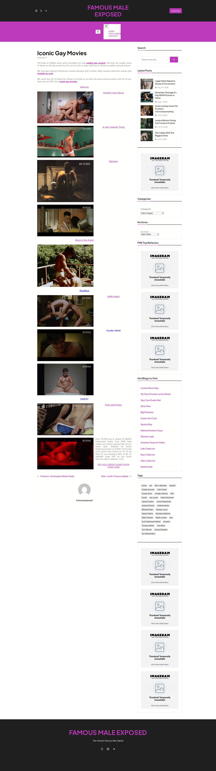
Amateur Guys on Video (153, 442)
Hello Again (113, 296)
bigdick (172, 485)
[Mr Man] (159, 585)
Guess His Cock (149, 418)
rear (171, 517)
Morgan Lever (162, 509)
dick (172, 493)
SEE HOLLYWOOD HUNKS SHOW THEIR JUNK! (113, 465)
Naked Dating (147, 513)
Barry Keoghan (161, 485)
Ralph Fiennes (147, 517)
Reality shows (161, 517)
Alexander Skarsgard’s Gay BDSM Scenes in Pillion (165, 95)
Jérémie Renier (163, 505)
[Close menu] (106, 26)
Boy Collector (148, 454)
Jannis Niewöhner (163, 501)
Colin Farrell (162, 489)
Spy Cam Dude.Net (151, 400)
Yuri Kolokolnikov (148, 533)
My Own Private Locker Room (156, 394)
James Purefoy (148, 501)
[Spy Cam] (159, 287)
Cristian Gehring (161, 493)
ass (150, 485)
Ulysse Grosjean (160, 529)
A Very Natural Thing (113, 127)
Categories (146, 209)
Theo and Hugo (113, 405)
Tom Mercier (147, 529)
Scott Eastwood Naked (151, 521)
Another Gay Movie (113, 92)
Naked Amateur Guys (152, 430)
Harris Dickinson (167, 497)
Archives (145, 231)
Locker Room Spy (150, 388)
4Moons (84, 87)
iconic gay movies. (69, 81)
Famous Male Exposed (108, 11)
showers (166, 521)
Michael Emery (148, 509)
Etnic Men (146, 406)
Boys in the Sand (84, 240)
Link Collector (148, 448)
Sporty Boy (146, 424)
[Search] (174, 60)
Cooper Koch (147, 493)
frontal (144, 497)
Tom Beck (161, 525)
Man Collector (148, 460)
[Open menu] (98, 32)
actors (144, 485)
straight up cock (45, 73)
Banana (113, 161)
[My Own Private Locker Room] (159, 190)
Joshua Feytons (148, 505)
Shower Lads (147, 436)
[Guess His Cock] (159, 370)
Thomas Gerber (148, 525)
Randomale (146, 466)
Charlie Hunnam (148, 489)
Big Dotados (147, 412)
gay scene (154, 497)
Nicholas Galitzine (163, 513)
